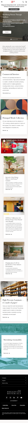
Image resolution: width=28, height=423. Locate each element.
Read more (8, 189)
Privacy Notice (22, 405)
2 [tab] (13, 39)
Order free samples (14, 9)
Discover (7, 32)
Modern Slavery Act (5, 408)
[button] (26, 2)
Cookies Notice (5, 405)
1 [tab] (11, 39)
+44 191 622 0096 (13, 400)
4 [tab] (17, 39)
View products (6, 93)
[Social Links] (6, 397)
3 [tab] (15, 39)
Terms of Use (14, 405)
